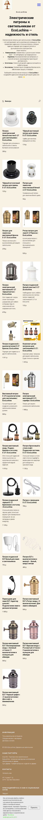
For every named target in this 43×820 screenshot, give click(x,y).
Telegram (5, 793)
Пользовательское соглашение (12, 736)
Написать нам (7, 773)
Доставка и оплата (8, 741)
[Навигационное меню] (39, 5)
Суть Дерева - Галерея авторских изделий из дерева (19, 764)
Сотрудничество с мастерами (12, 738)
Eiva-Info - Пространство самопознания (15, 757)
